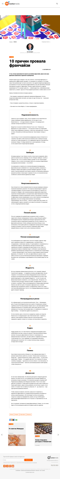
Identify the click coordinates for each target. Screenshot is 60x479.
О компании (18, 470)
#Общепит (16, 414)
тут (18, 79)
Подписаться (28, 459)
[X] (13, 420)
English (43, 470)
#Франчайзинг (22, 414)
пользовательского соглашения (30, 462)
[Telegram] (15, 420)
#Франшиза (29, 414)
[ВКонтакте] (10, 420)
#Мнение (11, 414)
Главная (11, 41)
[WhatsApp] (16, 420)
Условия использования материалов (28, 470)
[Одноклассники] (11, 420)
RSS (41, 470)
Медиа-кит (37, 470)
